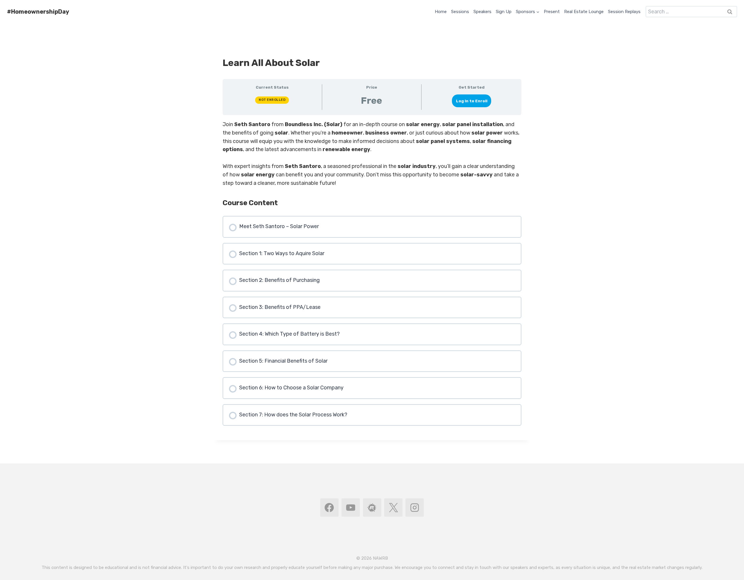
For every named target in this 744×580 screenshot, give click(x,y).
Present (552, 11)
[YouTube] (350, 507)
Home (441, 11)
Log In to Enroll (471, 101)
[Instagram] (414, 507)
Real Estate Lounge (584, 11)
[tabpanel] (372, 153)
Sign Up (504, 11)
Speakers (482, 11)
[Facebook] (329, 507)
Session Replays (624, 11)
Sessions (460, 11)
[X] (393, 507)
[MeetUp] (372, 507)
